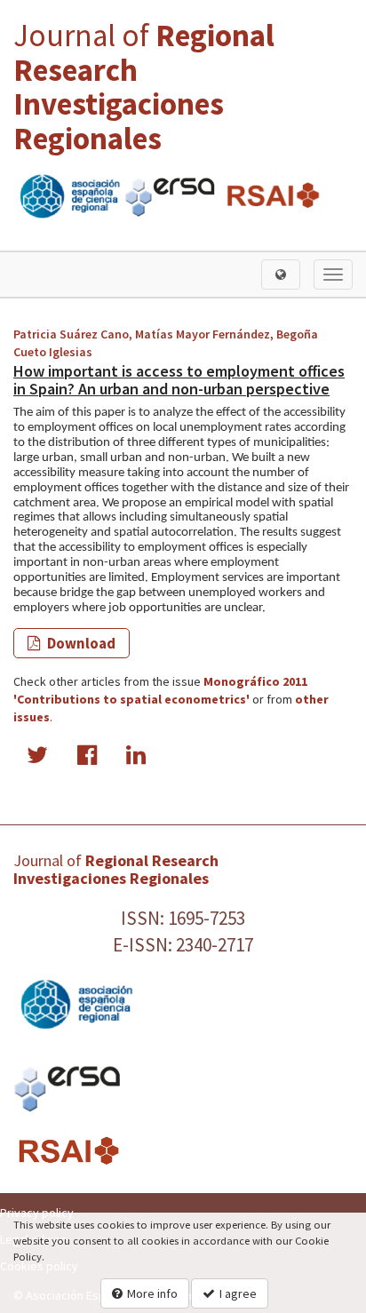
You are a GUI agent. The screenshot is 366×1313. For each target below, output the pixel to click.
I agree (238, 1293)
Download (79, 643)
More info (152, 1293)
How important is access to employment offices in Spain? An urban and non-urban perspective (179, 380)
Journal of (143, 87)
